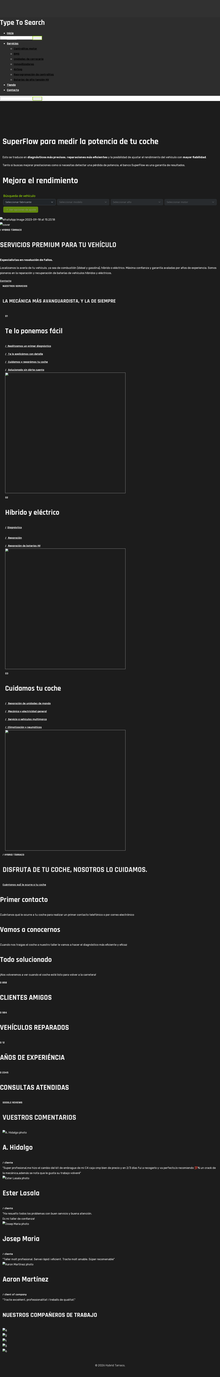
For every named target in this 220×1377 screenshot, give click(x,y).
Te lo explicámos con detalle (24, 354)
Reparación (13, 538)
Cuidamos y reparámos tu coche (26, 362)
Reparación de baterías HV (22, 546)
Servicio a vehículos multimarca (26, 719)
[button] (110, 281)
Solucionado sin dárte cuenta (24, 370)
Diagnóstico (13, 527)
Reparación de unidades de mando (28, 703)
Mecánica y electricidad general (26, 711)
